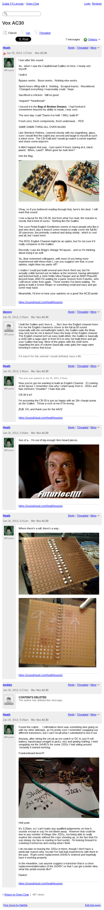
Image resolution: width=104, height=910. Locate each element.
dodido (7, 684)
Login (87, 3)
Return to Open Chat (16, 894)
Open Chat (32, 3)
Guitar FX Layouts (13, 3)
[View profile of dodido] (9, 702)
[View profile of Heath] (9, 65)
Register (97, 3)
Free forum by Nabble (15, 905)
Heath (6, 47)
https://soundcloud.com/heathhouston (41, 302)
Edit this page (93, 905)
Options (92, 39)
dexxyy (7, 311)
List (28, 32)
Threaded (45, 32)
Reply (71, 47)
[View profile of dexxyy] (9, 329)
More (93, 47)
